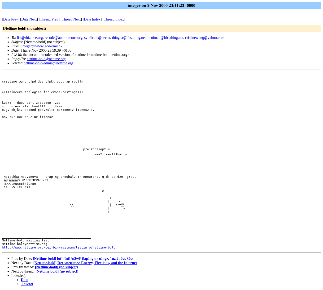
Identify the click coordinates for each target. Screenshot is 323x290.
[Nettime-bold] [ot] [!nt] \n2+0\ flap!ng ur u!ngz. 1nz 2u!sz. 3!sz (83, 259)
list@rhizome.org (30, 38)
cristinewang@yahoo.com (204, 38)
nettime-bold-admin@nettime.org (48, 63)
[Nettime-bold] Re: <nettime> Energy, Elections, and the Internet (85, 263)
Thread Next (71, 19)
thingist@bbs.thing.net (129, 38)
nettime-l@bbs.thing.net (165, 38)
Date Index (92, 19)
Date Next (29, 19)
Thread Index (114, 19)
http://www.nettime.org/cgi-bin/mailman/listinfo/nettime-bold (58, 247)
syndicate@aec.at (97, 38)
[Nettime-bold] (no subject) (56, 267)
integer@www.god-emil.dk (42, 46)
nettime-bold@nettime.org (46, 59)
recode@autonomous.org (63, 38)
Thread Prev (49, 19)
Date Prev (10, 19)
